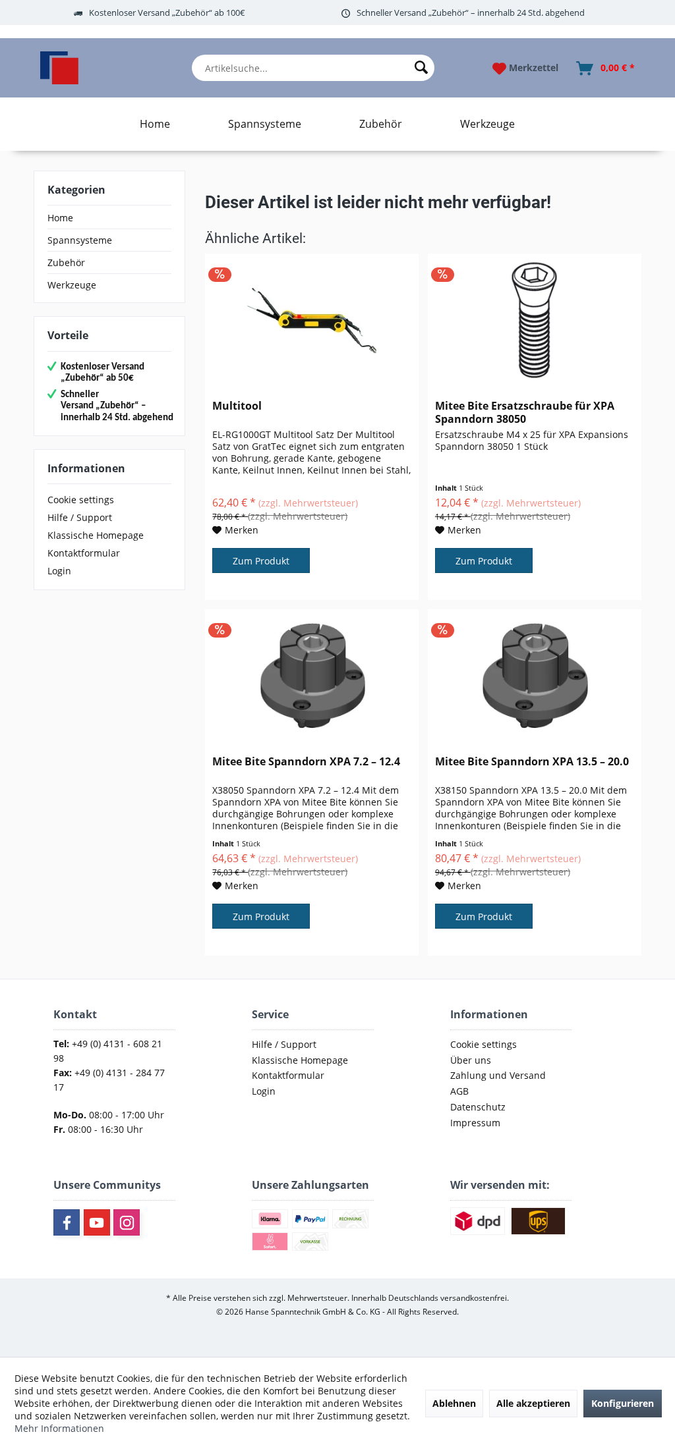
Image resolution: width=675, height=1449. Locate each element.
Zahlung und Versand (498, 1075)
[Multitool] (311, 320)
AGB (459, 1091)
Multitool (237, 406)
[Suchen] (421, 68)
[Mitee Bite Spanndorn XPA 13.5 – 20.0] (534, 675)
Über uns (470, 1060)
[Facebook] (66, 1222)
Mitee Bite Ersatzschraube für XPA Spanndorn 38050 (524, 412)
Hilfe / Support (79, 517)
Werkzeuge (71, 285)
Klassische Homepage (95, 535)
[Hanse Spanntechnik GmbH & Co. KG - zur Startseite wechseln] (59, 67)
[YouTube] (97, 1222)
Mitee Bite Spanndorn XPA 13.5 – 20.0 (532, 762)
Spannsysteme (79, 240)
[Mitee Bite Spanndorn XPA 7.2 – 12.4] (311, 675)
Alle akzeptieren (533, 1403)
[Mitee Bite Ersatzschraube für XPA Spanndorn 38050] (534, 320)
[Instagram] (126, 1222)
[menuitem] (313, 68)
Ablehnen (454, 1403)
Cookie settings (80, 499)
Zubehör (66, 262)
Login (59, 570)
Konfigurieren (622, 1403)
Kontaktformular (83, 553)
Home (60, 217)
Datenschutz (478, 1107)
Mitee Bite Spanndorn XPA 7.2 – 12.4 (306, 762)
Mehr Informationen (59, 1428)
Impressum (475, 1122)
